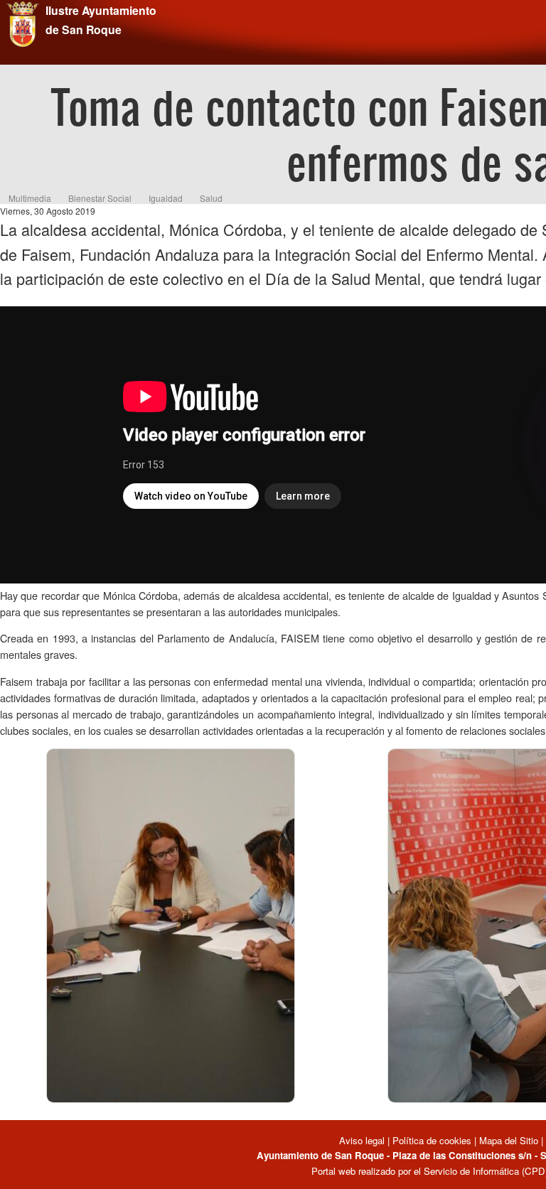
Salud (211, 198)
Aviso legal (363, 1140)
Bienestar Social (100, 198)
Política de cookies (431, 1140)
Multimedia (30, 198)
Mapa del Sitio (508, 1140)
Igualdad (166, 198)
